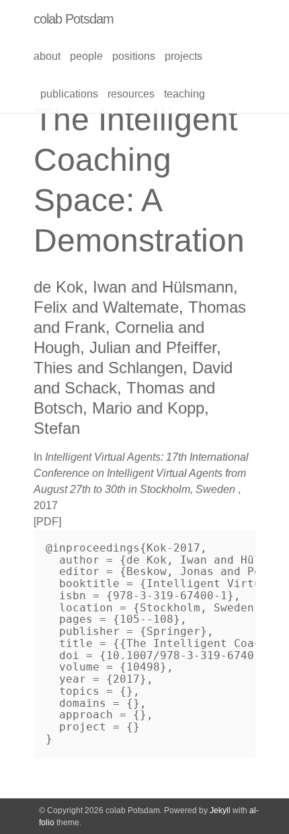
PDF (47, 521)
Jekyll (220, 810)
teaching (184, 94)
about (47, 56)
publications (69, 94)
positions (133, 56)
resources (131, 94)
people (86, 56)
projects (183, 56)
